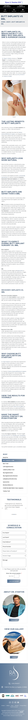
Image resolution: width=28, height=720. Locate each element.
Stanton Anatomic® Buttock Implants (17, 371)
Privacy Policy (23, 705)
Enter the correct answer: (14, 573)
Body (8, 22)
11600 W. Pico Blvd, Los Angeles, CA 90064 (15, 687)
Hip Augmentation (8, 472)
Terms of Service (14, 707)
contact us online (8, 76)
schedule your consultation (18, 435)
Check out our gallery (18, 406)
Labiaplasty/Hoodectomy (10, 478)
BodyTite (5, 457)
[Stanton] (14, 2)
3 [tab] (15, 514)
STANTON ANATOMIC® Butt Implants (13, 488)
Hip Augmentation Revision (10, 475)
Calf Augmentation (8, 466)
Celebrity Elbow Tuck (8, 469)
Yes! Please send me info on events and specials (15, 570)
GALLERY (14, 11)
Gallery (7, 705)
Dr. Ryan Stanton (5, 361)
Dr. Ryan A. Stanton (7, 58)
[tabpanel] (14, 506)
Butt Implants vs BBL (8, 460)
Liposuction (6, 482)
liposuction (20, 270)
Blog (12, 705)
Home (3, 22)
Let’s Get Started (13, 581)
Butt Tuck (5, 463)
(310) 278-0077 (21, 74)
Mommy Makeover (8, 485)
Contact (3, 705)
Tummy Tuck (6, 491)
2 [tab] (14, 514)
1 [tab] (12, 514)
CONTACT (22, 11)
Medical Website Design (13, 712)
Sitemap (16, 705)
